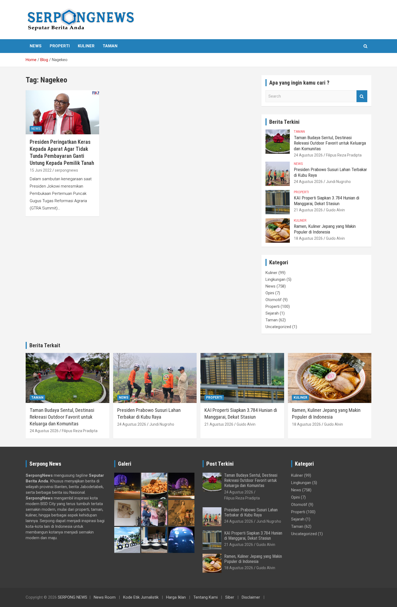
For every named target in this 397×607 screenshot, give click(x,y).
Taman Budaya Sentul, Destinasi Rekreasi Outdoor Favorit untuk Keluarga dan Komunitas (330, 143)
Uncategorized (278, 326)
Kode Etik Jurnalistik (141, 597)
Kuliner (86, 46)
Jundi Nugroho (338, 181)
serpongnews (66, 170)
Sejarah (272, 313)
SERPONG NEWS (72, 597)
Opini (269, 293)
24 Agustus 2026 (308, 155)
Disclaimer (251, 597)
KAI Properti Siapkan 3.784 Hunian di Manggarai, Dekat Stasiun (326, 200)
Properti (60, 46)
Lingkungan (275, 279)
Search (361, 96)
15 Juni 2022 (41, 170)
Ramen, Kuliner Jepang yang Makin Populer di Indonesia (325, 229)
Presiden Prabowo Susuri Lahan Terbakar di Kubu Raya (149, 413)
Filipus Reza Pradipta (344, 155)
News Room (105, 597)
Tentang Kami (205, 597)
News (36, 46)
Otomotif (273, 299)
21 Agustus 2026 (308, 210)
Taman (110, 46)
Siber (229, 597)
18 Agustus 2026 (308, 238)
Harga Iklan (176, 597)
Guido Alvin (335, 210)
